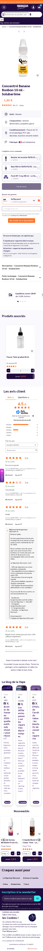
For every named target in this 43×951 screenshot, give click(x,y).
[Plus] (33, 370)
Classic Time (27, 846)
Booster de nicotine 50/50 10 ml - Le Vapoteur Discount (24, 157)
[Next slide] (39, 840)
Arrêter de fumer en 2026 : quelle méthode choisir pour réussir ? (7, 722)
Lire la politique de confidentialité (13, 941)
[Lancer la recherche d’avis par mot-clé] (36, 450)
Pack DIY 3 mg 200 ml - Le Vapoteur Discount (24, 176)
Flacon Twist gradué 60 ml (18, 357)
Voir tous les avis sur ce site (22, 420)
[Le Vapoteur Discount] (19, 7)
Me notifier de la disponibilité (22, 220)
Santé (7, 802)
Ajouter (20, 376)
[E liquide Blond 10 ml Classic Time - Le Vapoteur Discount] (32, 827)
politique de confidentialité (19, 215)
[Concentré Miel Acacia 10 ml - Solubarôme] (19, 31)
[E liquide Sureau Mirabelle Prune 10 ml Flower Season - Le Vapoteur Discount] (10, 827)
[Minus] (8, 370)
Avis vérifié (11, 462)
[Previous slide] (4, 840)
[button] (39, 7)
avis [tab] (11, 397)
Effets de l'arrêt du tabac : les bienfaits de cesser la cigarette (35, 722)
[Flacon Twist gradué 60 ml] (20, 339)
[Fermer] (2, 19)
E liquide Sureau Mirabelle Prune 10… (10, 841)
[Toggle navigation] (2, 7)
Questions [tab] (23, 397)
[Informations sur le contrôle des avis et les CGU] (33, 416)
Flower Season (6, 846)
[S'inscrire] (37, 898)
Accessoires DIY (12, 363)
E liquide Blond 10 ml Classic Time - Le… (31, 841)
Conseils (22, 802)
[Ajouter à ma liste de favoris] (38, 75)
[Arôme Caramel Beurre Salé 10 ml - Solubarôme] (24, 31)
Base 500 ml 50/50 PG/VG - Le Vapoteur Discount (24, 166)
